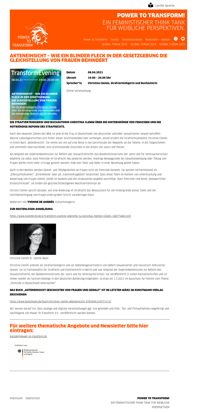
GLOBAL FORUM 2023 (114, 44)
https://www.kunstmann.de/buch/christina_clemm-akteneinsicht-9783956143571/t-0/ (60, 301)
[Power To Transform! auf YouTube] (183, 39)
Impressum (16, 398)
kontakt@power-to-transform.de (28, 336)
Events (115, 40)
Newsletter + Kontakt (157, 40)
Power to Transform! (95, 40)
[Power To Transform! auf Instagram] (176, 39)
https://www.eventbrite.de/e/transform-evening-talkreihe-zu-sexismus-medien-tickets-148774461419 (70, 216)
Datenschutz (33, 398)
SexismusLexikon (132, 40)
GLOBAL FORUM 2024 (143, 44)
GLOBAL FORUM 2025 (172, 44)
